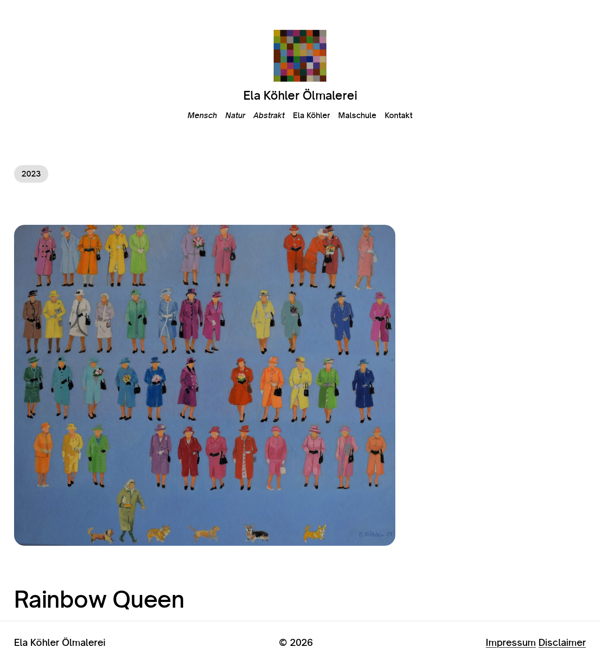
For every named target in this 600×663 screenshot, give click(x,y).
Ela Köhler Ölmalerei (300, 95)
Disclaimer (562, 642)
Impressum (511, 642)
